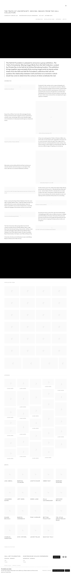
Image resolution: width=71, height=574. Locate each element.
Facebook (63, 557)
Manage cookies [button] (17, 565)
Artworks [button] (58, 19)
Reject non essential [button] (58, 570)
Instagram (66, 557)
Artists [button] (65, 19)
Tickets (6, 562)
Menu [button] (66, 6)
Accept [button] (67, 570)
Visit (5, 560)
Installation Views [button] (49, 19)
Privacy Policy (7, 565)
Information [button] (39, 19)
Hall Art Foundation (10, 5)
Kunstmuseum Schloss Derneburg (28, 15)
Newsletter (56, 557)
